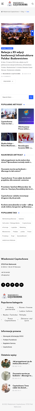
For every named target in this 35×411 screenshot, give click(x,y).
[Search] (33, 4)
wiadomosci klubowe (8, 240)
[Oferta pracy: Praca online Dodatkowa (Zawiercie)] (26, 116)
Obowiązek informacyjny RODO (13, 336)
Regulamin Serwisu (9, 343)
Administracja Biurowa (9, 219)
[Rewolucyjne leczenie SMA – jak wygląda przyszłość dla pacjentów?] (26, 138)
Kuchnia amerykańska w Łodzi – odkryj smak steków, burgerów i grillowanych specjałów (17, 207)
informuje (5, 227)
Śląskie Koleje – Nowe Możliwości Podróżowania (8, 146)
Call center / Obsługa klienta (11, 223)
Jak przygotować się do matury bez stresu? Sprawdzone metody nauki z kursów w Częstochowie (16, 162)
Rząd (12, 236)
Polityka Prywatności (10, 340)
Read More (7, 81)
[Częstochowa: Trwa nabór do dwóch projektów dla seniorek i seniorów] (5, 388)
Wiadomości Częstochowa (11, 73)
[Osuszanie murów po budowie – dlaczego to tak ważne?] (5, 376)
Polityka (15, 231)
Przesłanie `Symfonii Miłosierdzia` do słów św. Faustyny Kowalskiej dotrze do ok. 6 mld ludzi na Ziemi (17, 189)
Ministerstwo (6, 231)
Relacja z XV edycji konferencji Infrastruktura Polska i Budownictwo (17, 55)
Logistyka (14, 227)
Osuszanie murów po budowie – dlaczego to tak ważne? (22, 376)
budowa (21, 219)
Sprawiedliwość (22, 236)
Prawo (29, 231)
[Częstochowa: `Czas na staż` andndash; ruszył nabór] (9, 114)
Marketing (23, 227)
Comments (7, 76)
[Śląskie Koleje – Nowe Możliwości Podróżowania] (9, 137)
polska (23, 231)
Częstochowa (26, 223)
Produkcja (5, 236)
